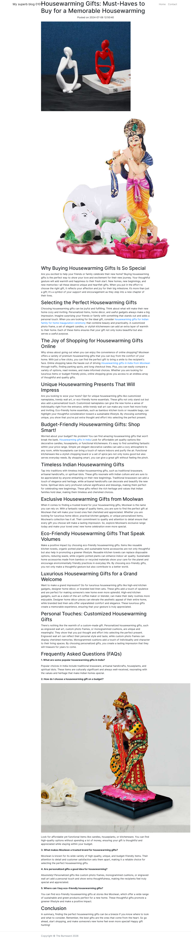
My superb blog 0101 (27, 4)
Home (162, 4)
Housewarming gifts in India (75, 439)
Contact (172, 4)
